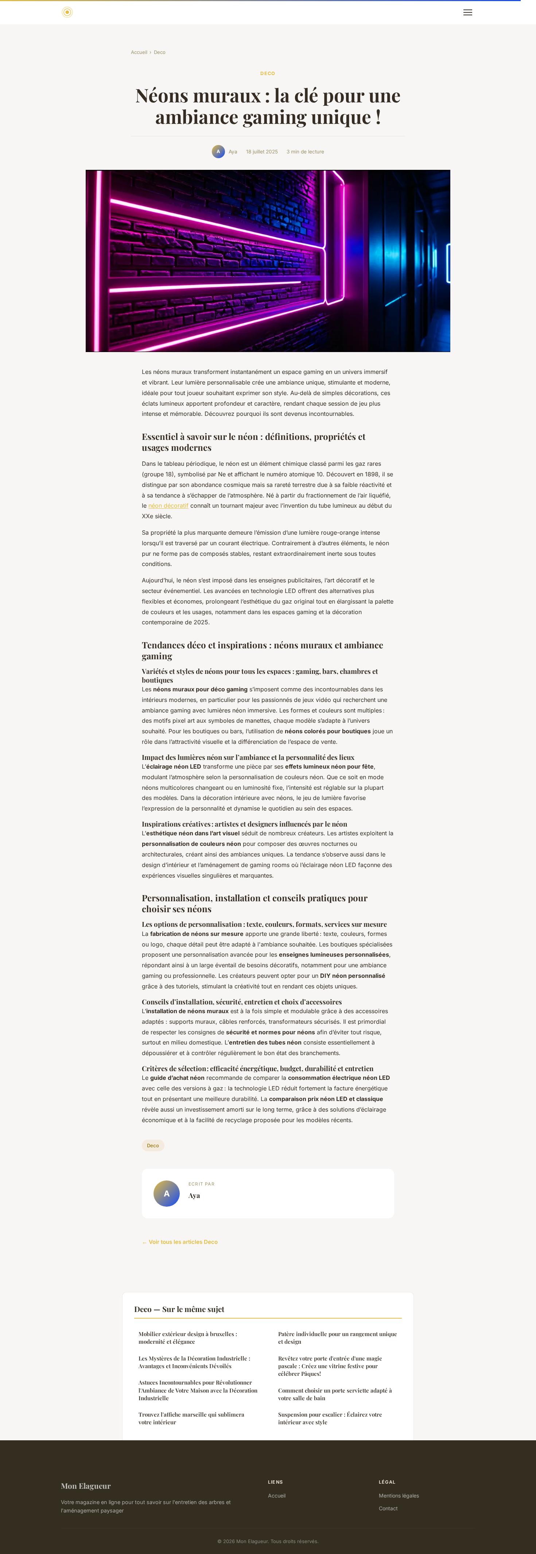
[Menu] (468, 12)
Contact (388, 1508)
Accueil (139, 52)
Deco (160, 52)
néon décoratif (168, 505)
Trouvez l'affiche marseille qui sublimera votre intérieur (191, 1418)
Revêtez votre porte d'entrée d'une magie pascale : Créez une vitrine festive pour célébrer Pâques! (330, 1366)
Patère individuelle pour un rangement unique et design (337, 1337)
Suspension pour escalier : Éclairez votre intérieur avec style (330, 1418)
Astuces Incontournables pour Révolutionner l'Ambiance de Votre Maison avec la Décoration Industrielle (198, 1390)
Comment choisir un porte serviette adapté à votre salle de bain (335, 1394)
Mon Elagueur (86, 1485)
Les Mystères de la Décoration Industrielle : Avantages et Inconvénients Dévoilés (194, 1362)
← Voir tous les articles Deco (180, 1241)
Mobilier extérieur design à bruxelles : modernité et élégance (188, 1337)
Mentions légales (399, 1495)
